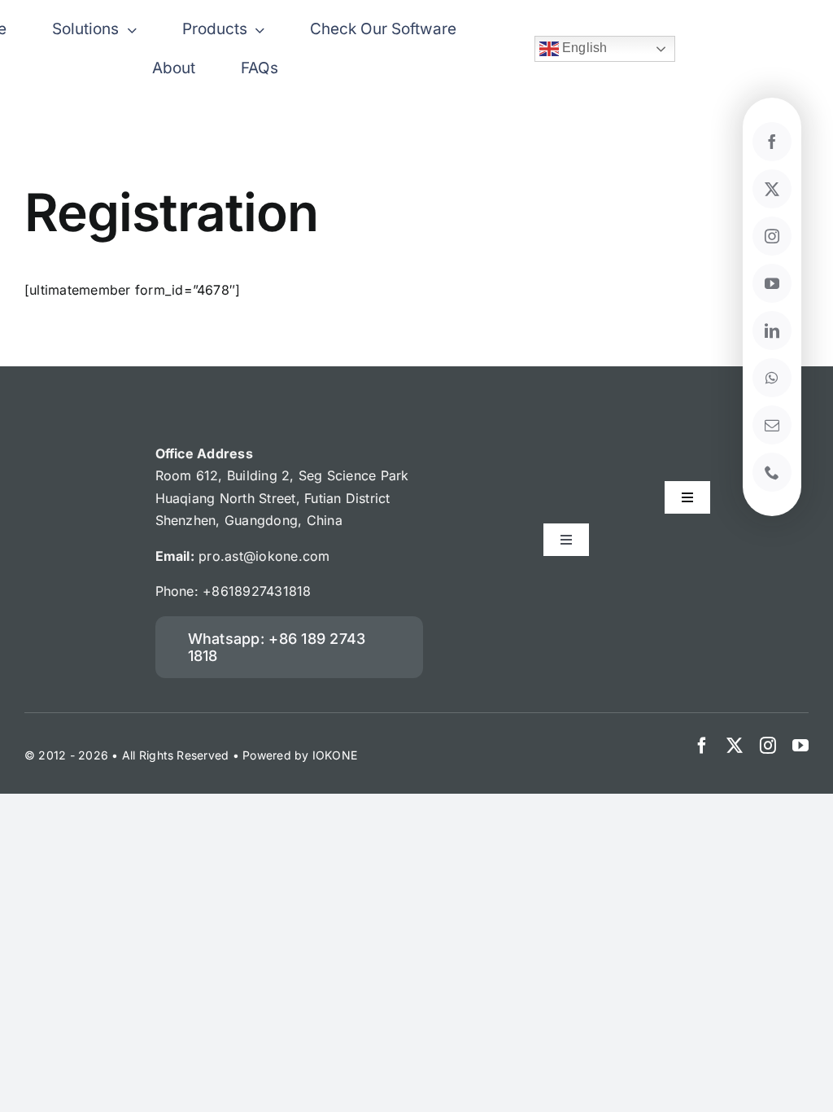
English (583, 48)
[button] (289, 647)
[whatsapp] (772, 377)
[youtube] (772, 283)
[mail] (772, 424)
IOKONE (334, 755)
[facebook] (702, 746)
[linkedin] (772, 330)
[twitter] (772, 188)
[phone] (772, 472)
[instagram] (772, 236)
